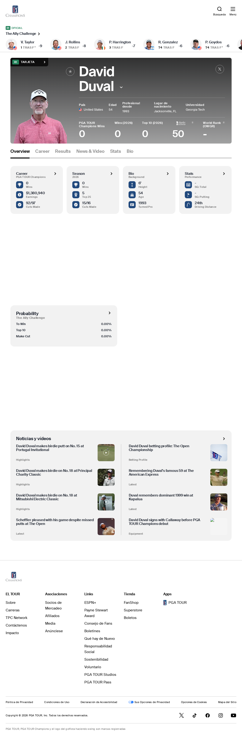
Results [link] (63, 151)
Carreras (13, 610)
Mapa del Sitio (227, 702)
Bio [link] (130, 151)
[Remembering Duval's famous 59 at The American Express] (218, 477)
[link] (15, 11)
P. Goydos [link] (213, 42)
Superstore (133, 610)
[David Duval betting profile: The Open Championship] (218, 452)
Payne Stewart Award (96, 613)
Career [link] (42, 151)
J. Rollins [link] (72, 42)
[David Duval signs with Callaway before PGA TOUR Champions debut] (218, 526)
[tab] (20, 153)
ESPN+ (90, 602)
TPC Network (16, 617)
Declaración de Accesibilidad (99, 702)
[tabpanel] (121, 349)
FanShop (131, 602)
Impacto (12, 633)
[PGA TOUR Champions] (14, 576)
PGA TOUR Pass (97, 682)
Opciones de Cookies (194, 702)
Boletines (92, 631)
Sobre (11, 602)
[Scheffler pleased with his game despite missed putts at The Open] (106, 526)
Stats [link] (115, 151)
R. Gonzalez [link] (168, 42)
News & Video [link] (90, 151)
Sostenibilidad (96, 659)
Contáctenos (16, 625)
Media (50, 623)
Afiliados (52, 616)
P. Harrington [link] (120, 42)
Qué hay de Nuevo (99, 638)
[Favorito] (70, 71)
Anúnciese (54, 631)
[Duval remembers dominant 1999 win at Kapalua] (218, 501)
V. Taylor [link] (28, 42)
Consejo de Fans (98, 623)
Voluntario (92, 667)
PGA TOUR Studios (100, 674)
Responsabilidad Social (98, 649)
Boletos (130, 617)
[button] (121, 87)
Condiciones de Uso (56, 702)
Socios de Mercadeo (53, 605)
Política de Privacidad (19, 702)
